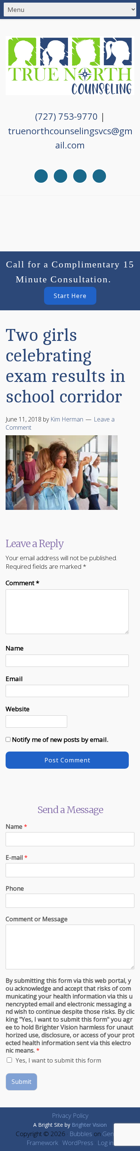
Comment (22, 582)
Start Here (70, 296)
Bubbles (80, 1133)
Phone (15, 889)
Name (15, 648)
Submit (21, 1082)
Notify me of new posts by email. (60, 739)
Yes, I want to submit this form (58, 1060)
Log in (105, 1142)
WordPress (77, 1142)
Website (17, 709)
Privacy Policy (70, 1115)
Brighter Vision (89, 1124)
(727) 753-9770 (66, 116)
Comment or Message (37, 919)
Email (14, 678)
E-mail (17, 858)
